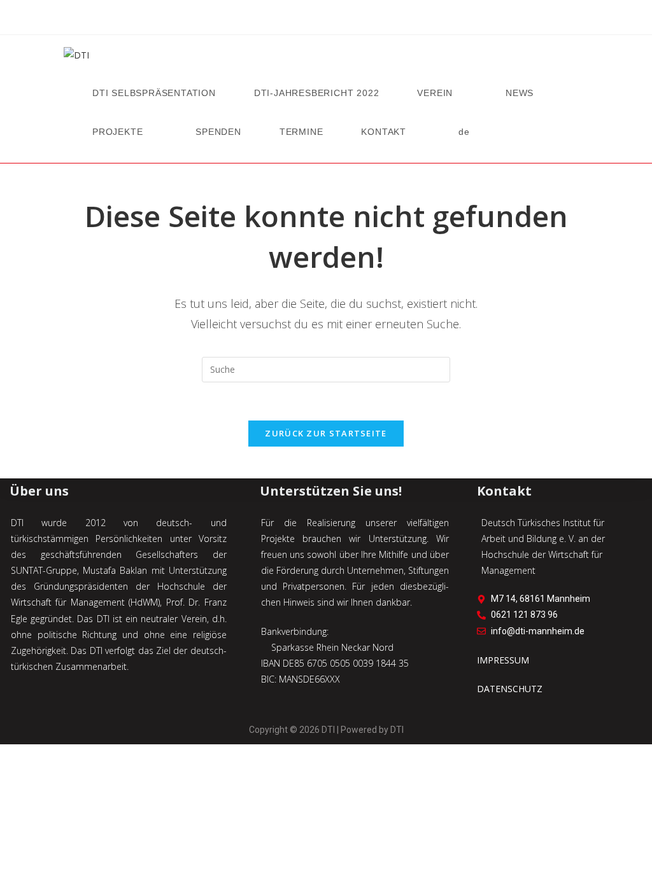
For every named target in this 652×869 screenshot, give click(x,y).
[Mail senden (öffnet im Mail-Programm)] (342, 20)
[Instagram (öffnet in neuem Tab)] (309, 20)
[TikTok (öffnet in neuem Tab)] (359, 20)
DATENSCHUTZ (509, 689)
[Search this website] (326, 368)
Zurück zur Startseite (325, 433)
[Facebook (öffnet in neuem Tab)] (293, 20)
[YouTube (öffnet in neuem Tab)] (326, 20)
